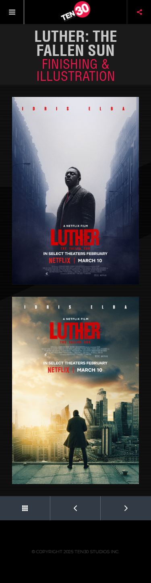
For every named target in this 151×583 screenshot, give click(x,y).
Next (126, 508)
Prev (75, 508)
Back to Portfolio (25, 508)
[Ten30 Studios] (76, 12)
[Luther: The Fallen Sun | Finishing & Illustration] (75, 191)
